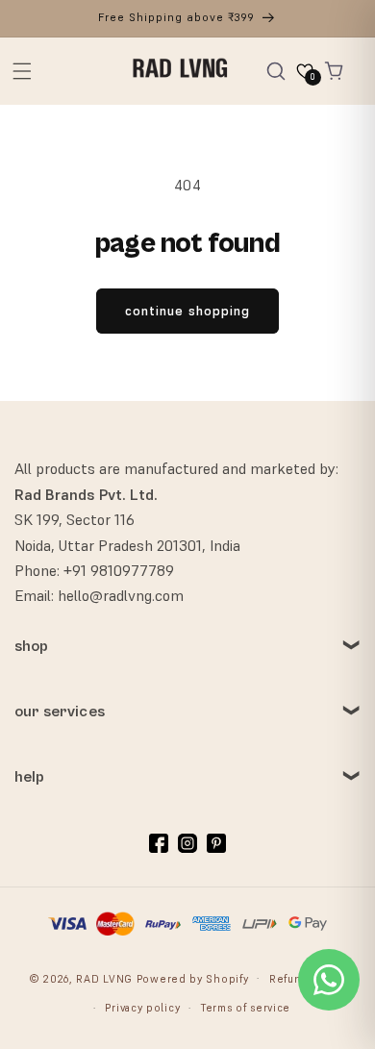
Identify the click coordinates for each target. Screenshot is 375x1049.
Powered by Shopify (193, 978)
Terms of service (245, 1007)
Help (29, 777)
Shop (31, 646)
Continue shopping (187, 310)
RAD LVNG (104, 978)
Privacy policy (142, 1007)
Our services (59, 711)
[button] (22, 71)
